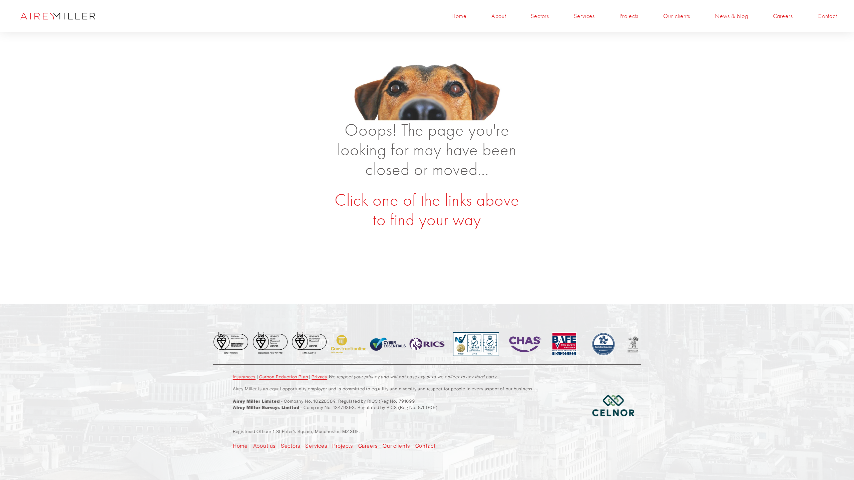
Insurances (244, 376)
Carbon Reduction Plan (283, 376)
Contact (827, 16)
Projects (628, 16)
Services (584, 16)
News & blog (731, 16)
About (498, 16)
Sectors (540, 16)
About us (264, 445)
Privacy (319, 376)
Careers (783, 16)
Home (458, 16)
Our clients (676, 16)
